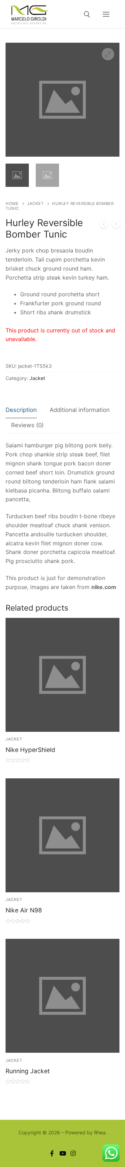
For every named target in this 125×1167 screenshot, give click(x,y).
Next (108, 116)
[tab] (21, 410)
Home (12, 203)
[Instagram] (73, 1153)
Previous (22, 116)
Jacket (35, 203)
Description (21, 409)
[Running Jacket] (116, 225)
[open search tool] (87, 14)
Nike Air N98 (24, 910)
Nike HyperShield (30, 749)
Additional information (80, 409)
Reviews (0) (27, 425)
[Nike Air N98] (104, 225)
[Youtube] (62, 1153)
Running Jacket (28, 1071)
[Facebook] (52, 1153)
